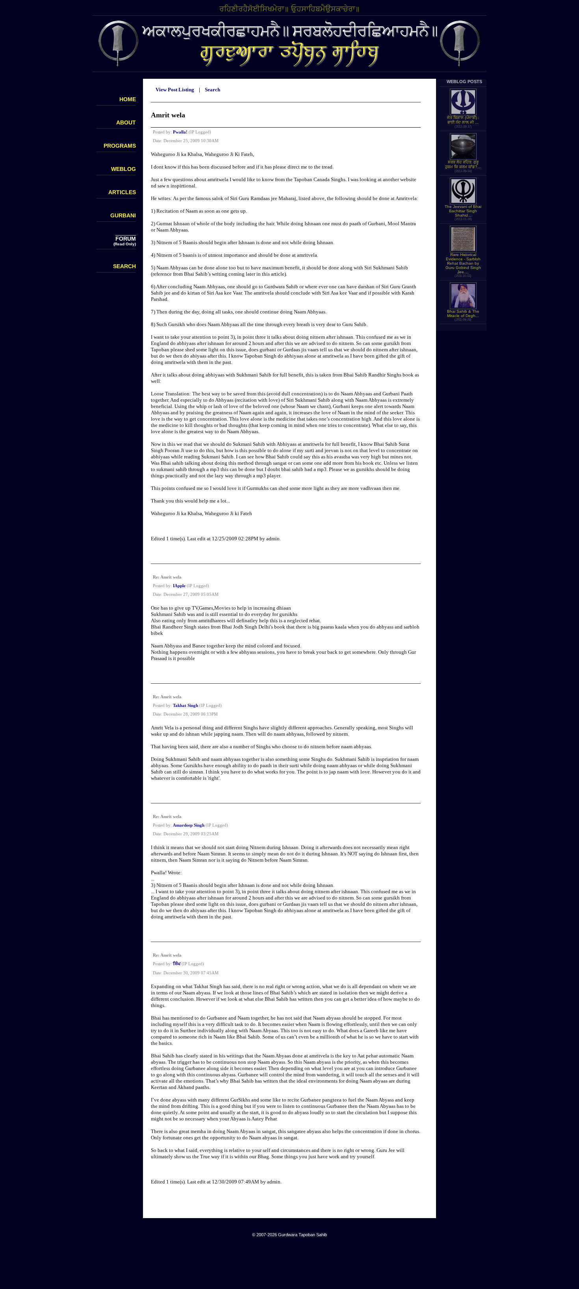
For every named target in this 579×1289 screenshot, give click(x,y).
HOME (127, 99)
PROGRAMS (120, 146)
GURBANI (123, 215)
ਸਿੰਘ (176, 963)
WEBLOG (123, 169)
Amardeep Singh (188, 825)
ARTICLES (122, 192)
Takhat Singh (185, 705)
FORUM (125, 239)
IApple (179, 585)
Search (212, 90)
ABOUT (126, 122)
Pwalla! (180, 132)
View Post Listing (175, 90)
